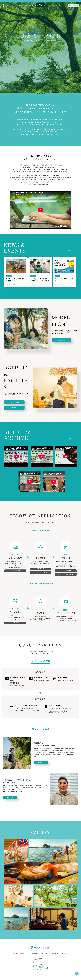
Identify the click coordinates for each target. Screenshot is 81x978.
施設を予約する (40, 569)
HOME (22, 6)
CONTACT (63, 6)
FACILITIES (47, 6)
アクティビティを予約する (40, 572)
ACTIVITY (38, 6)
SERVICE (55, 6)
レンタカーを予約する (65, 570)
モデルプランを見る (15, 570)
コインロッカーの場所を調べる (65, 574)
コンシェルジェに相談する (15, 623)
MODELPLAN (29, 6)
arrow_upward (76, 973)
